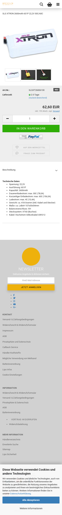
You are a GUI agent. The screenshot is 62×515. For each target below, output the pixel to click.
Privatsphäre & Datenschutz (15, 402)
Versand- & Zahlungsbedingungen (18, 319)
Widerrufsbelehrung (18, 424)
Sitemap (6, 449)
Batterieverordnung (11, 364)
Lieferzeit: (7, 94)
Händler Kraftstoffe (11, 353)
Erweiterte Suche (10, 444)
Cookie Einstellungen (12, 375)
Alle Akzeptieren (31, 500)
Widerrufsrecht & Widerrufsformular (19, 325)
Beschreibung (8, 170)
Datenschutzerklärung (20, 493)
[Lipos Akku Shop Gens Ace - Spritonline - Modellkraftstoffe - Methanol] (6, 4)
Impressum (7, 330)
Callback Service (10, 347)
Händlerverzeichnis (11, 439)
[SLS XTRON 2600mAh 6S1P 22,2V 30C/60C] (31, 42)
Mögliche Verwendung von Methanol (19, 358)
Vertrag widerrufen (24, 419)
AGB (4, 336)
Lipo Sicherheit (9, 454)
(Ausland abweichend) (38, 98)
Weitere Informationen (31, 508)
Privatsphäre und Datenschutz (16, 342)
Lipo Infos (7, 369)
